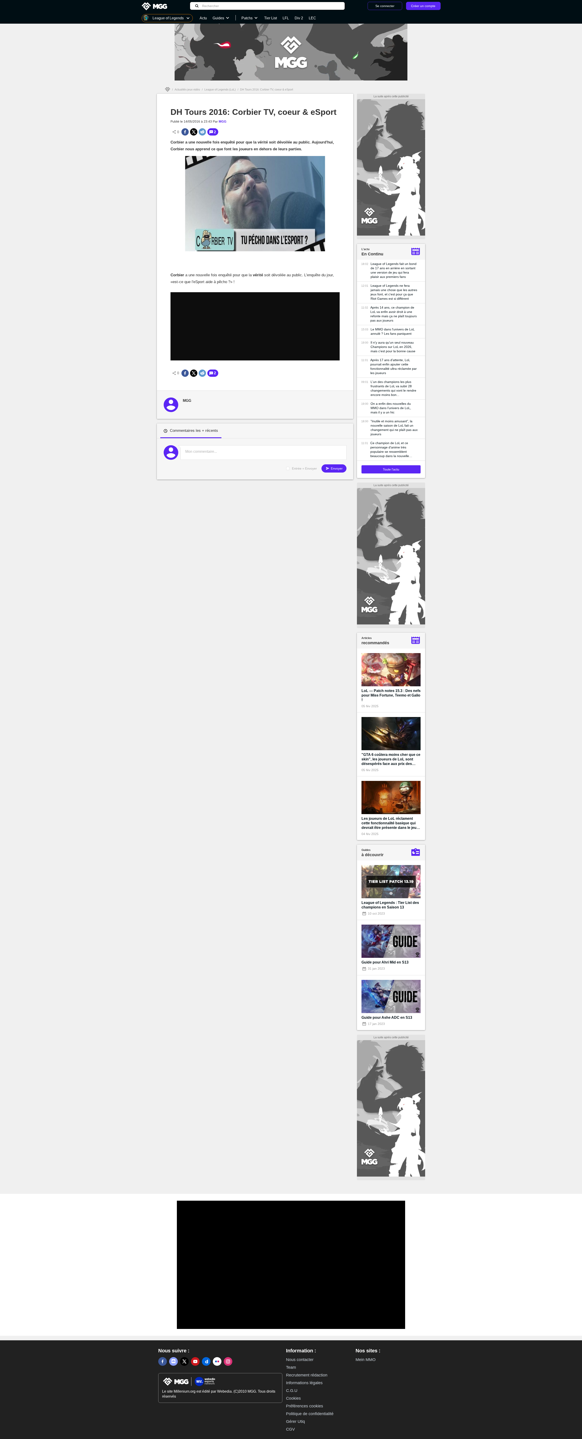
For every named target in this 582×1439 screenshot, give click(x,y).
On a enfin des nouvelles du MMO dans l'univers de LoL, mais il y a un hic (391, 408)
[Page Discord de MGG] (173, 1361)
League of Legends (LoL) (220, 89)
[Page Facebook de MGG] (162, 1361)
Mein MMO (366, 1359)
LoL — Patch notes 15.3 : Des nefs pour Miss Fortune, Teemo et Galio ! (391, 695)
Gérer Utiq (295, 1421)
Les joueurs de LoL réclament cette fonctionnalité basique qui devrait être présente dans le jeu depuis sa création (388, 823)
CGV (290, 1429)
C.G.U (291, 1390)
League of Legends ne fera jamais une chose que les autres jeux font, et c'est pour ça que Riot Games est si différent (394, 292)
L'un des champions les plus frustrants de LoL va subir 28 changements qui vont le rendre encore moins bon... (393, 388)
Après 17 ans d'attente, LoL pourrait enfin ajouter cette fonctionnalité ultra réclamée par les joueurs (393, 366)
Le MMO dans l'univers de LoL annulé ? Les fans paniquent (392, 331)
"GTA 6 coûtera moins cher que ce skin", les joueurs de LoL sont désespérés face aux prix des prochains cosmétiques (390, 759)
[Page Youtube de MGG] (195, 1361)
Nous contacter (300, 1359)
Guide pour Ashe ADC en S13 (386, 1017)
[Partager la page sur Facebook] (185, 132)
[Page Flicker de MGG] (217, 1361)
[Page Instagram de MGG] (228, 1361)
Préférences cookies (304, 1406)
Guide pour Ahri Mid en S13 (385, 962)
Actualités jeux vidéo (187, 89)
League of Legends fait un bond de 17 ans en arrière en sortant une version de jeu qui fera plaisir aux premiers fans (393, 270)
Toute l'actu (391, 469)
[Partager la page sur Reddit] (202, 132)
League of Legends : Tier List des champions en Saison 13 (390, 905)
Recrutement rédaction (306, 1375)
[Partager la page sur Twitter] (193, 132)
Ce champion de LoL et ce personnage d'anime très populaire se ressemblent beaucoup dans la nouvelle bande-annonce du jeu (389, 449)
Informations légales (304, 1383)
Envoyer (336, 468)
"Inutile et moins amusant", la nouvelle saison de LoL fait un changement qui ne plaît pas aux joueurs (394, 427)
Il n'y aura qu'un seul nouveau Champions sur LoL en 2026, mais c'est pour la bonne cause (393, 347)
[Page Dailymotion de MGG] (206, 1361)
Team (291, 1367)
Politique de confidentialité (310, 1413)
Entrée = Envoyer (304, 468)
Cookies (293, 1398)
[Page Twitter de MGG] (184, 1361)
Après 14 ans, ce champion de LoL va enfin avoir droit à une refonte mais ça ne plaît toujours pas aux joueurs (393, 314)
